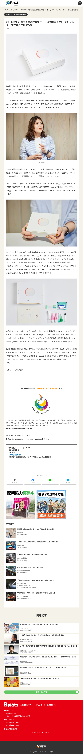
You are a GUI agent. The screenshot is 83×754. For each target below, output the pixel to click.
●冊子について (9, 720)
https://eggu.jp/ (15, 455)
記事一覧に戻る (41, 692)
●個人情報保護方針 (11, 729)
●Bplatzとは (9, 710)
